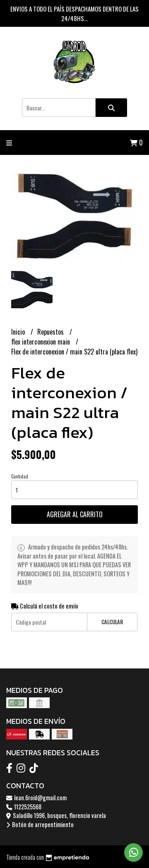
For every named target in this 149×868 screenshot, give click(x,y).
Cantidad (19, 476)
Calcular (112, 622)
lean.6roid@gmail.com (40, 797)
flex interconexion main (41, 342)
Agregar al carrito (75, 514)
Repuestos (51, 332)
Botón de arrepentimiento (42, 824)
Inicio (18, 332)
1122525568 (27, 806)
